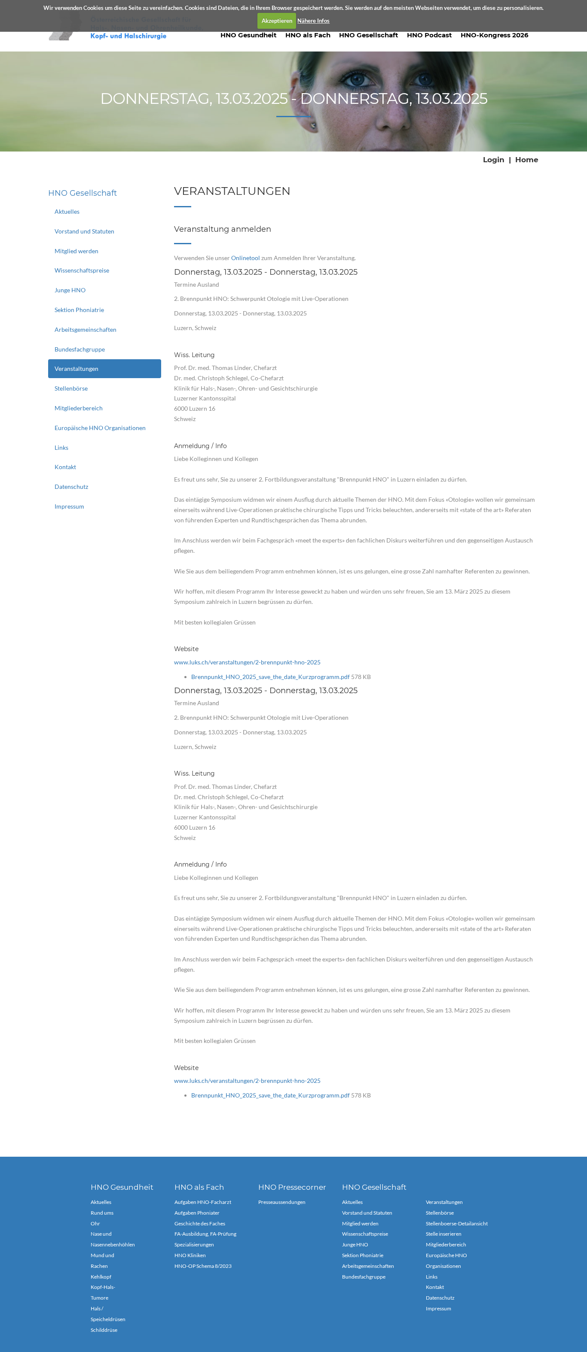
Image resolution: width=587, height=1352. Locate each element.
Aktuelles (67, 211)
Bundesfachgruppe (80, 349)
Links (61, 447)
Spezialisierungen (194, 1244)
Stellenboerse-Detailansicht (457, 1223)
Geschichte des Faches (199, 1223)
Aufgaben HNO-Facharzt (202, 1202)
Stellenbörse (71, 388)
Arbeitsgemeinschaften (85, 329)
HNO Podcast (429, 35)
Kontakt (65, 466)
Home (526, 159)
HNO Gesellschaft (368, 35)
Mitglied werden (76, 251)
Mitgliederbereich (79, 408)
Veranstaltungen (76, 368)
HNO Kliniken (190, 1255)
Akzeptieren (277, 20)
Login (493, 159)
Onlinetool (245, 257)
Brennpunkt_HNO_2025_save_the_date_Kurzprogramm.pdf (271, 676)
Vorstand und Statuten (84, 231)
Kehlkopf (101, 1276)
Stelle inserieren (444, 1234)
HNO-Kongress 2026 (495, 35)
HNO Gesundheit (248, 35)
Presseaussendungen (282, 1202)
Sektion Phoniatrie (79, 309)
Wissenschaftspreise (82, 270)
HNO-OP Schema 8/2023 (203, 1266)
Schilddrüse (104, 1330)
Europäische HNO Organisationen (100, 427)
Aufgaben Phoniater (197, 1213)
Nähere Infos (313, 20)
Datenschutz (71, 486)
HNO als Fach (307, 35)
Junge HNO (70, 290)
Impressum (69, 506)
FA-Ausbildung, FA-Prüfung (205, 1234)
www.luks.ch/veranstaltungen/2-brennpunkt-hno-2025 (247, 662)
